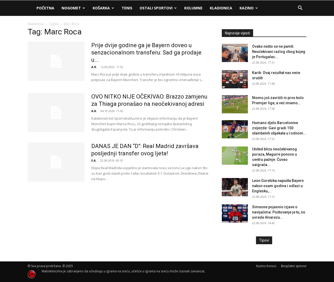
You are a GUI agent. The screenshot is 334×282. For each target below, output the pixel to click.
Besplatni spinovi (293, 266)
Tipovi (264, 240)
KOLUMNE (193, 7)
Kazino (247, 7)
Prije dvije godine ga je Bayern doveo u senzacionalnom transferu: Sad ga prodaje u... (146, 52)
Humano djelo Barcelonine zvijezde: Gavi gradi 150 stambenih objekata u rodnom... (279, 128)
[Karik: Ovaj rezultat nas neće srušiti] (235, 79)
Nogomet (71, 7)
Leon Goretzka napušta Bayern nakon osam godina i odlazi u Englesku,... (278, 186)
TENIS (127, 7)
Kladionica (221, 7)
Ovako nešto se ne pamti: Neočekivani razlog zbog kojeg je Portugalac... (278, 51)
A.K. (94, 67)
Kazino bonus (266, 266)
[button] (300, 8)
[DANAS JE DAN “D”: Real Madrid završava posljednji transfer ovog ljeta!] (56, 162)
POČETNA (45, 7)
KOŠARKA (101, 7)
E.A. (94, 160)
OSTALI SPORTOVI (156, 7)
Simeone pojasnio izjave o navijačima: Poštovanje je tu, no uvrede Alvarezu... (278, 212)
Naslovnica (36, 24)
